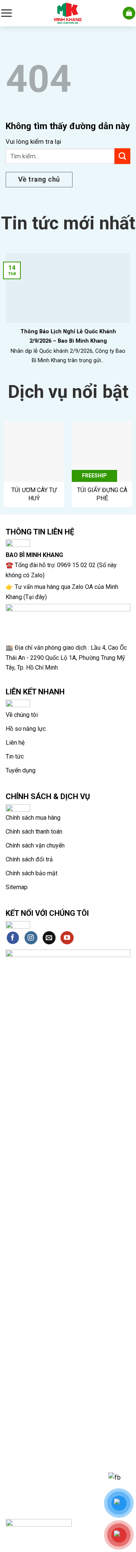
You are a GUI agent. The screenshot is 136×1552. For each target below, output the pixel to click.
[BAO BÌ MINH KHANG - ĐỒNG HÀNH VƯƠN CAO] (68, 13)
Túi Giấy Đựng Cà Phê (102, 494)
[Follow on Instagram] (31, 937)
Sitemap (17, 887)
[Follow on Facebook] (13, 937)
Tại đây (35, 597)
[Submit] (122, 156)
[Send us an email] (49, 937)
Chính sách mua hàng (33, 817)
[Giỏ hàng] (129, 13)
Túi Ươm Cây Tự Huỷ (34, 494)
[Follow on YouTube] (67, 937)
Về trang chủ (39, 179)
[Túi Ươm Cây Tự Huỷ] (34, 451)
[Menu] (6, 13)
